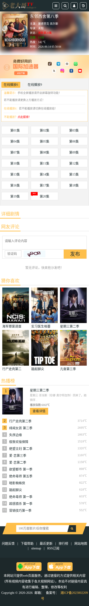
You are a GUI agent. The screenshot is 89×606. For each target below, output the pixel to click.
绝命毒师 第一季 (20, 497)
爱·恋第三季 (17, 455)
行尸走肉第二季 (20, 421)
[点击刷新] (34, 253)
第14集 (44, 174)
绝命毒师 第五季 (20, 476)
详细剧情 (10, 214)
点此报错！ (24, 117)
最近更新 (46, 543)
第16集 (15, 185)
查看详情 (39, 411)
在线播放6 (11, 84)
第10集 (15, 163)
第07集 (15, 152)
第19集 (15, 196)
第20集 (44, 196)
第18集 (74, 185)
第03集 (74, 130)
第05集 (44, 141)
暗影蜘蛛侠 (17, 483)
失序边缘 (15, 435)
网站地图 (80, 543)
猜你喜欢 (10, 280)
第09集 (74, 152)
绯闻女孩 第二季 (20, 428)
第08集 (44, 152)
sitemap (36, 548)
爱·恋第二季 (17, 462)
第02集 (44, 130)
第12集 (74, 163)
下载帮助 (27, 543)
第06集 (74, 141)
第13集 (15, 174)
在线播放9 (35, 84)
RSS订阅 (53, 548)
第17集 (44, 185)
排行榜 (63, 543)
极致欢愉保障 (18, 442)
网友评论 (10, 226)
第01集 (15, 130)
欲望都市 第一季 (20, 469)
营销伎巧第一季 (20, 510)
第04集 (15, 141)
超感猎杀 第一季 (20, 503)
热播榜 (8, 381)
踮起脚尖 (15, 490)
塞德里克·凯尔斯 (48, 23)
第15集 (74, 174)
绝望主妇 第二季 (20, 448)
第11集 (44, 163)
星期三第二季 (39, 390)
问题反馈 (9, 543)
